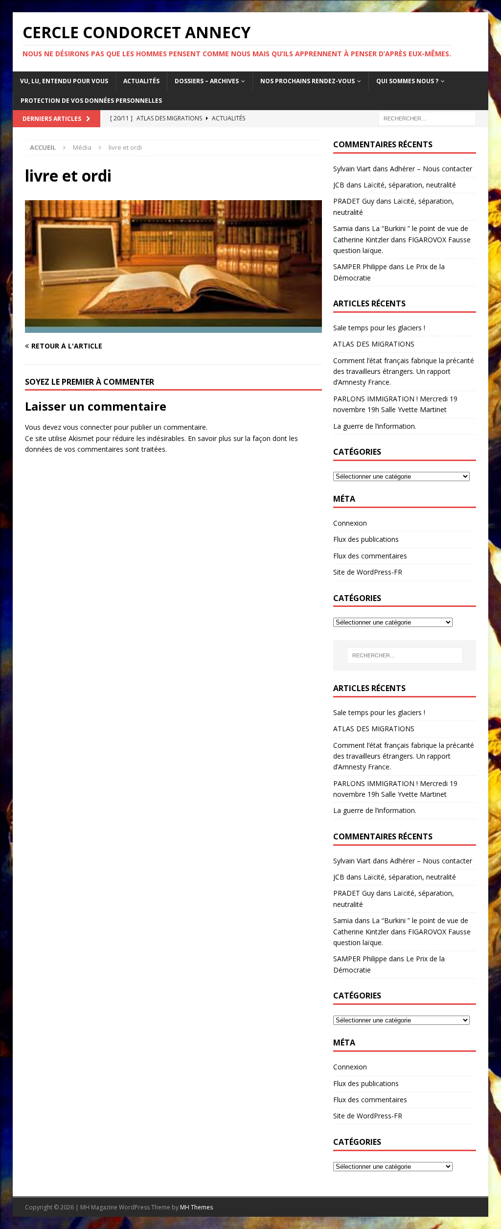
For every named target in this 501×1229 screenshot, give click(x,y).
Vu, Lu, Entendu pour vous (64, 81)
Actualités (141, 81)
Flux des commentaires (370, 555)
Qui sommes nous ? (407, 81)
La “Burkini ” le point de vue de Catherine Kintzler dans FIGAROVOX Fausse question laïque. (402, 239)
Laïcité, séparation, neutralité (410, 184)
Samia (343, 228)
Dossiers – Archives (207, 81)
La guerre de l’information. (374, 426)
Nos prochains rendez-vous (307, 81)
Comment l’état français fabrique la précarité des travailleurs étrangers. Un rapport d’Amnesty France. (403, 371)
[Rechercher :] (427, 117)
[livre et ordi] (173, 326)
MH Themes (196, 1207)
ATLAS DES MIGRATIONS (373, 343)
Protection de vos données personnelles (91, 100)
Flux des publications (366, 539)
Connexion (350, 523)
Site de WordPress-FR (367, 572)
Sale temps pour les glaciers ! (379, 327)
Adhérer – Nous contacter (431, 168)
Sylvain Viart (352, 168)
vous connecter (87, 427)
